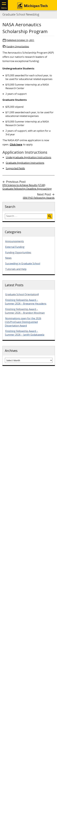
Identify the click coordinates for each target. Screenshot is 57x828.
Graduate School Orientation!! (22, 294)
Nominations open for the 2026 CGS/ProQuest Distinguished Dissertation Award (23, 322)
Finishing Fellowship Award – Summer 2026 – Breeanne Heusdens (25, 301)
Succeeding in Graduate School (22, 263)
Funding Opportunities (17, 46)
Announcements (14, 241)
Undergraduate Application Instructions (28, 157)
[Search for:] (26, 216)
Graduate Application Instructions (25, 162)
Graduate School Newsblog (20, 14)
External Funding (14, 247)
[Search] (49, 216)
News (8, 258)
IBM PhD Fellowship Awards (39, 197)
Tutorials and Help (15, 269)
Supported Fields (15, 168)
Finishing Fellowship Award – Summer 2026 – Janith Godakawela (24, 332)
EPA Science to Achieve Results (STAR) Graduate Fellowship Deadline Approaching (27, 186)
